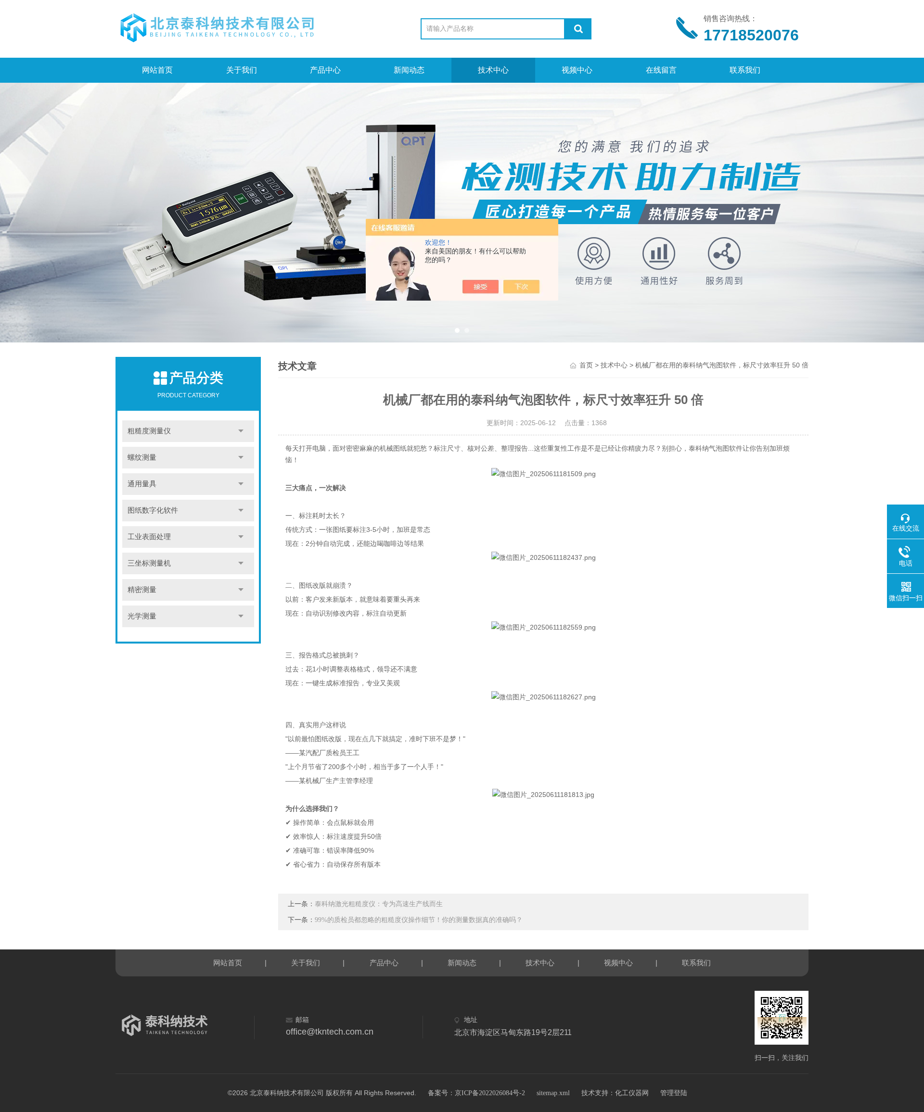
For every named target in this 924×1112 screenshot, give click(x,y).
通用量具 (142, 484)
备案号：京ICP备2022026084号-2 (476, 1093)
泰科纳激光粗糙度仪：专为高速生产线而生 (379, 904)
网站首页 (157, 70)
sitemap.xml (553, 1093)
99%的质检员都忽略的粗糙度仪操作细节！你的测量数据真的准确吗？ (419, 919)
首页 (586, 365)
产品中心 (325, 70)
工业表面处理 (149, 537)
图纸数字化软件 (153, 510)
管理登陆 (673, 1093)
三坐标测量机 (149, 563)
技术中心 (493, 70)
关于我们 (241, 70)
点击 (241, 431)
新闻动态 (409, 70)
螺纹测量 (142, 457)
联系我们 (745, 70)
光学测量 (142, 616)
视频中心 (577, 70)
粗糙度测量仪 (149, 431)
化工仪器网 (632, 1093)
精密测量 (142, 590)
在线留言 (661, 70)
